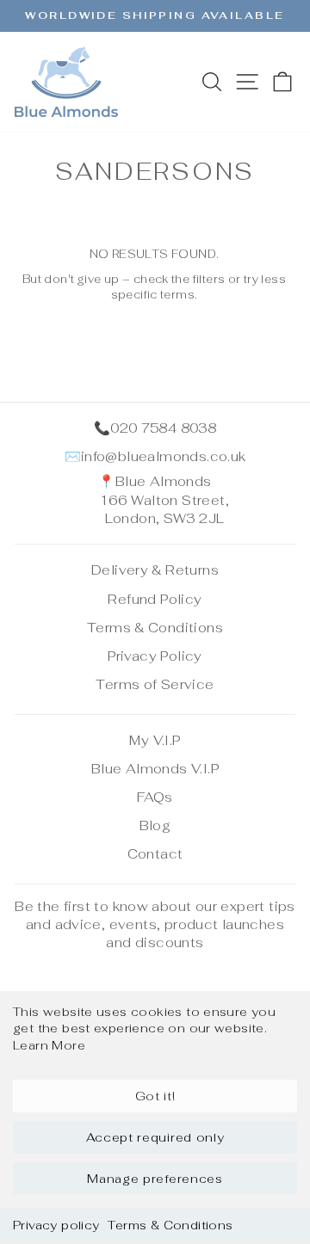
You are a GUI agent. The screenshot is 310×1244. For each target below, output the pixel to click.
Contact (155, 854)
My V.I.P (154, 740)
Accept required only (155, 1137)
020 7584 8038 (163, 428)
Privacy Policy (155, 656)
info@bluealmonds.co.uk (163, 456)
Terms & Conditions (170, 1225)
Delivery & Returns (155, 570)
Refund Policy (155, 599)
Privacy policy (56, 1225)
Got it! (155, 1096)
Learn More (49, 1045)
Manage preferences (155, 1178)
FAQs (155, 797)
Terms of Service (155, 684)
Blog (155, 825)
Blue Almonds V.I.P (155, 769)
